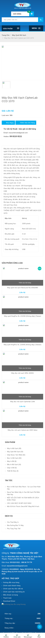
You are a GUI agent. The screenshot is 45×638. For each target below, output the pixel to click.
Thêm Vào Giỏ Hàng (27, 123)
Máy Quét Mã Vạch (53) (15, 452)
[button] (22, 13)
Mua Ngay (10, 123)
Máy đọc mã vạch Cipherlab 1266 (22, 401)
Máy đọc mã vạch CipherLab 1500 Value (22, 430)
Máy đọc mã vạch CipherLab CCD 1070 (19, 38)
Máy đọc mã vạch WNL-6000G (22, 373)
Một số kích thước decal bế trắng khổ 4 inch (23, 506)
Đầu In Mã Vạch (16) (14, 464)
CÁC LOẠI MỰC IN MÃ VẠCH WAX (19, 503)
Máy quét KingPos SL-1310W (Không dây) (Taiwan (22, 316)
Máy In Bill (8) (11, 461)
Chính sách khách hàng (11, 585)
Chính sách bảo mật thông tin (14, 592)
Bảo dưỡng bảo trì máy (15, 525)
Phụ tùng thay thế (13, 528)
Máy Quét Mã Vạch (19, 35)
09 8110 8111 (16, 136)
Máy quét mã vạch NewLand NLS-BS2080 (22, 288)
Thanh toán (7, 598)
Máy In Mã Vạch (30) (14, 448)
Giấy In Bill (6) (12, 468)
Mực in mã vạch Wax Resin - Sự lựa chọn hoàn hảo (23, 488)
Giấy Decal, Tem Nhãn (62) (16, 455)
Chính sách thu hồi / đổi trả (13, 589)
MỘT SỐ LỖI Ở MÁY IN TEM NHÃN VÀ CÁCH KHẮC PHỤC (23, 499)
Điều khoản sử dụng (10, 595)
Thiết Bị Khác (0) (12, 471)
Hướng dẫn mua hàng (11, 582)
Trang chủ (5, 35)
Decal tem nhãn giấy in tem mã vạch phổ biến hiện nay (23, 493)
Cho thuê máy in (13, 522)
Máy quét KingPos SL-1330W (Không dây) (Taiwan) (22, 344)
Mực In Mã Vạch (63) (14, 458)
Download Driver (9, 601)
